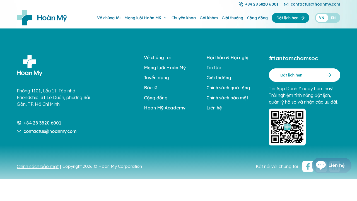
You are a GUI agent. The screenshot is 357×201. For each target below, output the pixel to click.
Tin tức (213, 67)
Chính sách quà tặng (228, 87)
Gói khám (209, 17)
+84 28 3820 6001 (261, 4)
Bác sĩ (150, 87)
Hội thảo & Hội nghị (227, 57)
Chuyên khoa (184, 17)
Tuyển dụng (156, 77)
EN (333, 18)
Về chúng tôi (108, 17)
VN (321, 18)
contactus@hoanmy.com (315, 4)
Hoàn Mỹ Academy (164, 108)
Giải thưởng (232, 17)
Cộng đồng (257, 17)
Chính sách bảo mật (227, 97)
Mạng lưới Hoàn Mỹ (142, 17)
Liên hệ (214, 108)
